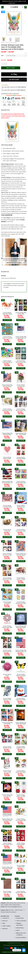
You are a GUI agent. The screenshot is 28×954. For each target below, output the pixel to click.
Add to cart (10, 68)
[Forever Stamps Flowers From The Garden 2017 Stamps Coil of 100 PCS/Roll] (7, 643)
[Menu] (2, 7)
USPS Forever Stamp (11, 42)
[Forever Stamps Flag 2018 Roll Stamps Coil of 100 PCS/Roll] (21, 643)
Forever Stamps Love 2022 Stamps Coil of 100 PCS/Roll (7, 507)
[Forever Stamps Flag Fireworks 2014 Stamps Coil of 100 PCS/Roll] (7, 787)
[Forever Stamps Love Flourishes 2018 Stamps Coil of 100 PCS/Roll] (21, 811)
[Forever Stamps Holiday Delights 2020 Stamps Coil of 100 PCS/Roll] (21, 836)
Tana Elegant (7, 218)
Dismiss (17, 3)
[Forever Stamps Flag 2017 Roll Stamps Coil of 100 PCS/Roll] (7, 474)
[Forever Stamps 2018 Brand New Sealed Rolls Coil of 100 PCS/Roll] (21, 619)
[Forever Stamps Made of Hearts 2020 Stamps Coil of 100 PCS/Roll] (7, 450)
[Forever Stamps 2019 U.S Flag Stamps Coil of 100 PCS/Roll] (21, 329)
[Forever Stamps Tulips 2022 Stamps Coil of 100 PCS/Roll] (7, 305)
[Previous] (3, 23)
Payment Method (21, 937)
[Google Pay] (14, 74)
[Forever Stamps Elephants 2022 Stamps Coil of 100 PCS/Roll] (7, 691)
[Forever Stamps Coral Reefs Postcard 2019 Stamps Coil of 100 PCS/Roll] (7, 594)
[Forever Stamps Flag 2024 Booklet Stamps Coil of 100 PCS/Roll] (7, 715)
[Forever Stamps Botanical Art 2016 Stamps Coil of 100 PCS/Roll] (7, 570)
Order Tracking (6, 926)
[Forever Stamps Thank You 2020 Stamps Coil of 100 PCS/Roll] (7, 884)
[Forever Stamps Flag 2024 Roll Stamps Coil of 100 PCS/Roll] (7, 377)
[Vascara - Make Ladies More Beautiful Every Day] (14, 7)
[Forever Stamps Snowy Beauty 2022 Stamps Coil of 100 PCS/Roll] (21, 522)
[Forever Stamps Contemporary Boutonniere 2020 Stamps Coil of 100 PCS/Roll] (21, 377)
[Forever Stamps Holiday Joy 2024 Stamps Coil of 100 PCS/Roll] (21, 787)
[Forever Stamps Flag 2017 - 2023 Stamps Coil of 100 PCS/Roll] (21, 426)
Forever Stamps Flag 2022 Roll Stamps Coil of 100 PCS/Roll (21, 555)
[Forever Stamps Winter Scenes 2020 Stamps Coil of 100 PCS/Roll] (21, 401)
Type (2, 55)
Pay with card (14, 79)
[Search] (22, 7)
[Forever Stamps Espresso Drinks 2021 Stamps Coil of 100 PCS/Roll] (21, 884)
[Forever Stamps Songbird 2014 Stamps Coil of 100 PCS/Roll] (21, 859)
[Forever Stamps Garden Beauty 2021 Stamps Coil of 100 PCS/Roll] (21, 474)
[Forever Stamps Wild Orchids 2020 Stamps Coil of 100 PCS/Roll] (21, 305)
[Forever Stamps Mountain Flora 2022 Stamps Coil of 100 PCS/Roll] (21, 594)
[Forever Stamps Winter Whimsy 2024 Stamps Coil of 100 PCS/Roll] (21, 353)
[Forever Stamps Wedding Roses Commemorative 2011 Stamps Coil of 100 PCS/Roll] (21, 498)
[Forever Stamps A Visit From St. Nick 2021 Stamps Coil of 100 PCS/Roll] (7, 546)
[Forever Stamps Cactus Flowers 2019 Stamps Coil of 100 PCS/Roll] (7, 836)
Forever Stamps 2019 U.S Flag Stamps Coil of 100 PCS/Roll (21, 338)
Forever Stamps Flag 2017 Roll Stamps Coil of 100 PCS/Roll (7, 483)
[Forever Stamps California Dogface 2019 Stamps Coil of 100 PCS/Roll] (21, 667)
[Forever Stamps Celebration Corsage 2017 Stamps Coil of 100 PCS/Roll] (7, 522)
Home (2, 42)
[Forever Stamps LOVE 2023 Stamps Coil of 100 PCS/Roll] (21, 450)
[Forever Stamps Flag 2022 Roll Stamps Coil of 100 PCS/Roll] (21, 546)
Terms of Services (21, 920)
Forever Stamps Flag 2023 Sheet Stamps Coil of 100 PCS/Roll (7, 869)
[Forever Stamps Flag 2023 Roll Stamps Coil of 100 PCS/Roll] (7, 811)
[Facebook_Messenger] (24, 950)
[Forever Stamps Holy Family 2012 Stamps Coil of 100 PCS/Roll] (21, 715)
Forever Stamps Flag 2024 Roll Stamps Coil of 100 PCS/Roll (7, 386)
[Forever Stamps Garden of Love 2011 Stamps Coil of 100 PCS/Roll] (7, 329)
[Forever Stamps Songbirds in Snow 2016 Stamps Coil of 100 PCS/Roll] (21, 739)
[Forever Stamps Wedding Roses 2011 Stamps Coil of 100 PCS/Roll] (7, 401)
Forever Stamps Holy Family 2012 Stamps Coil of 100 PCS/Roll (21, 724)
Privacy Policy (20, 918)
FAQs (3, 923)
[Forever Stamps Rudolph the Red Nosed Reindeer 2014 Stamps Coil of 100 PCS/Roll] (7, 739)
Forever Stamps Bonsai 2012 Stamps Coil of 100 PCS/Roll (21, 772)
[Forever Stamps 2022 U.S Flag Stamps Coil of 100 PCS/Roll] (7, 763)
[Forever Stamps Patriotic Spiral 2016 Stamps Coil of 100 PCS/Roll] (7, 619)
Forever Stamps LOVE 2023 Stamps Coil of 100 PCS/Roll (21, 459)
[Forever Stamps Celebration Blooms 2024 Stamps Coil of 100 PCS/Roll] (7, 353)
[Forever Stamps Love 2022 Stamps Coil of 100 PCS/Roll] (7, 498)
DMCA (18, 930)
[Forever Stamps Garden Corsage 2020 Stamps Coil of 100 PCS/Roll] (21, 570)
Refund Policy (20, 928)
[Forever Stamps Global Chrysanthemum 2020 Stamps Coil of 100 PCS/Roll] (7, 667)
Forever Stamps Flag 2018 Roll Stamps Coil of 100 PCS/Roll (21, 652)
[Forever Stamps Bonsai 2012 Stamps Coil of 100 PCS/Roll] (21, 763)
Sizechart (5, 928)
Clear (25, 53)
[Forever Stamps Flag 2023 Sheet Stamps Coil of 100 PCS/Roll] (7, 860)
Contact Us (5, 918)
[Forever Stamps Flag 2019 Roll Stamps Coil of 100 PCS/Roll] (7, 426)
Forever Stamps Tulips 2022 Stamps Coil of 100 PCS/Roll (7, 314)
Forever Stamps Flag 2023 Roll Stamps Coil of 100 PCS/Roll (7, 820)
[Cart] (25, 7)
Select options (7, 320)
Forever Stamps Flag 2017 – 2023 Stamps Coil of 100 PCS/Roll (21, 435)
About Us (4, 920)
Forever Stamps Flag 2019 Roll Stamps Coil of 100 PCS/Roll (7, 435)
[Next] (24, 23)
